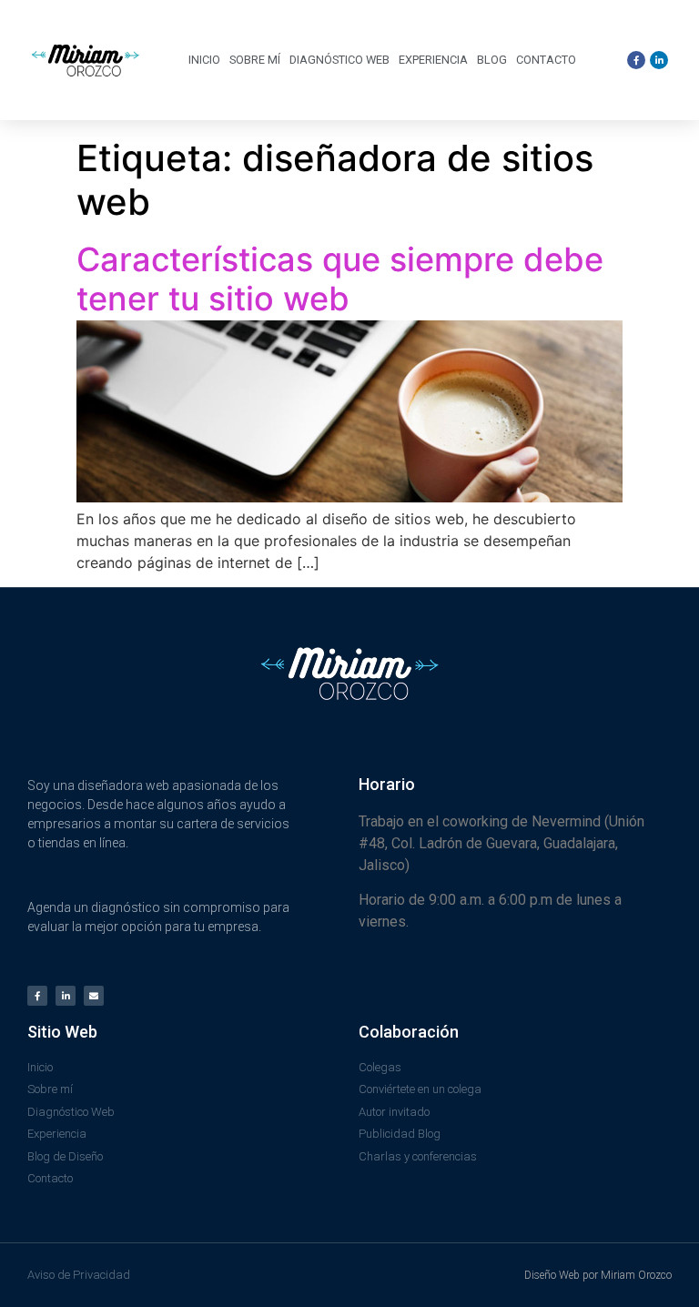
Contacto (546, 59)
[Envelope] (94, 996)
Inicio (204, 59)
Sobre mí (254, 59)
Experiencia (433, 59)
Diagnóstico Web (339, 59)
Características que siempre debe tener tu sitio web (339, 279)
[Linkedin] (659, 60)
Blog (492, 59)
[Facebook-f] (37, 996)
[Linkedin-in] (66, 996)
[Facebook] (636, 60)
